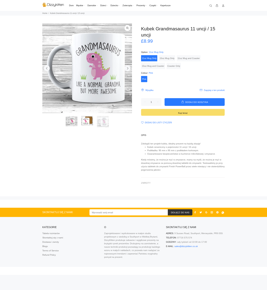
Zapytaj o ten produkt (214, 90)
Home (44, 13)
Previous (47, 68)
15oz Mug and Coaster (153, 66)
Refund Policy (49, 255)
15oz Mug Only (167, 58)
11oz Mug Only (149, 58)
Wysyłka (149, 90)
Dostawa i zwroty (50, 242)
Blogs (45, 246)
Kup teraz (183, 113)
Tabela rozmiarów (51, 233)
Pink (144, 79)
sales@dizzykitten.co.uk (186, 246)
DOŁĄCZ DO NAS (180, 212)
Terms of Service (50, 250)
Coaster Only (173, 66)
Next (127, 68)
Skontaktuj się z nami (52, 237)
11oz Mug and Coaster (189, 58)
